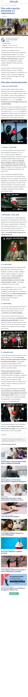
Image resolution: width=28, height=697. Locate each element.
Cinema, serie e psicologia (10, 5)
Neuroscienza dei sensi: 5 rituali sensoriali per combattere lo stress (12, 499)
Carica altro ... (14, 593)
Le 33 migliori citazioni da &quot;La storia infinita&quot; (12, 534)
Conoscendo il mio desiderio (10, 516)
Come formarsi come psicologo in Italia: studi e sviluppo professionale (13, 462)
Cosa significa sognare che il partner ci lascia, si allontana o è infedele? (13, 570)
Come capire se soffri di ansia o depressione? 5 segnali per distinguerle (13, 480)
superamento (4, 401)
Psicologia (3, 460)
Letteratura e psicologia (7, 515)
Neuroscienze (4, 496)
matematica (21, 226)
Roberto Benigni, (17, 287)
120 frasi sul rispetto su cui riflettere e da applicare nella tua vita (13, 589)
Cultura (2, 5)
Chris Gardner (12, 99)
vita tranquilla (15, 111)
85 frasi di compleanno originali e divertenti (11, 552)
